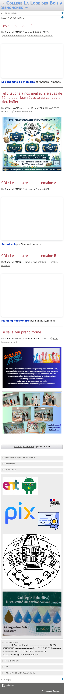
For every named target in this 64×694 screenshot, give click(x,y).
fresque (5, 342)
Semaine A (8, 244)
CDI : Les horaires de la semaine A (28, 183)
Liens (7, 667)
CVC (55, 338)
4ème (18, 111)
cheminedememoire (15, 35)
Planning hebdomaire (15, 320)
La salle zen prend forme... (22, 332)
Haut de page (7, 680)
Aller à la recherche (12, 18)
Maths (4, 111)
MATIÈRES (54, 108)
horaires (5, 265)
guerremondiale (35, 35)
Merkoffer (27, 111)
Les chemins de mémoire (21, 26)
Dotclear (56, 691)
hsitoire (49, 35)
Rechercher (10, 464)
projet (14, 342)
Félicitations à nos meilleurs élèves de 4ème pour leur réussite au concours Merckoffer (31, 97)
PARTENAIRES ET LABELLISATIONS (20, 673)
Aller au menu (9, 13)
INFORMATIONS (12, 661)
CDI (55, 262)
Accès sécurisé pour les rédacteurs (20, 458)
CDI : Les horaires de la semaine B (28, 256)
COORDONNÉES (12, 642)
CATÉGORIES (10, 470)
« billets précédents (24, 446)
